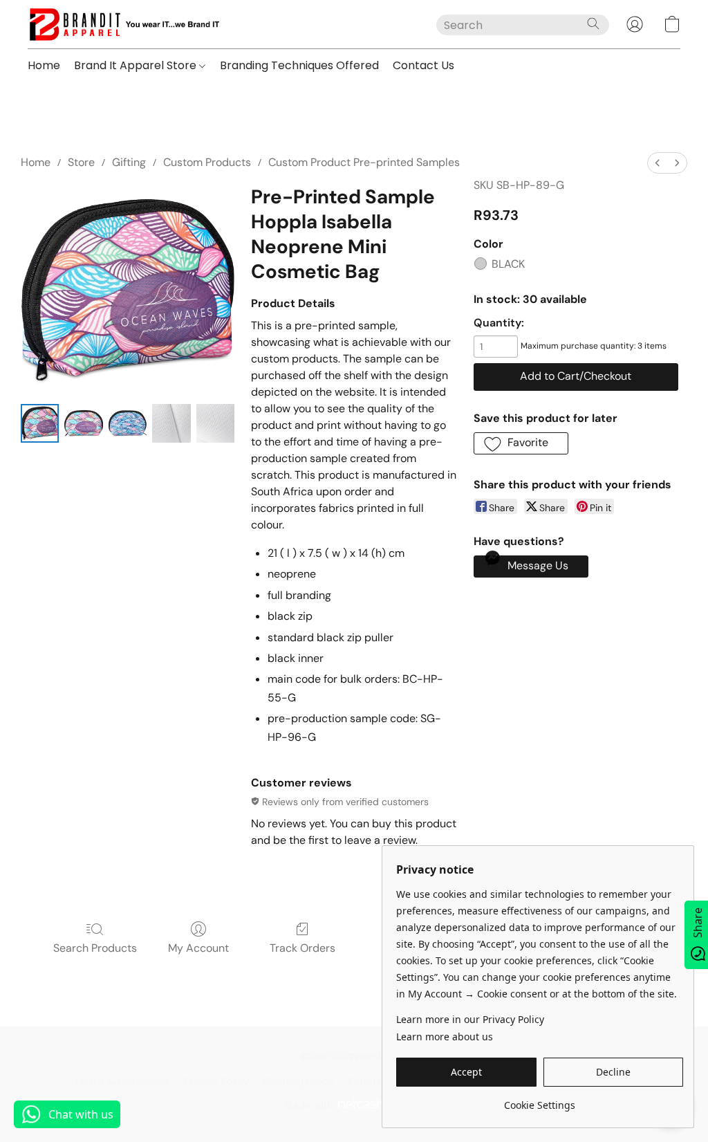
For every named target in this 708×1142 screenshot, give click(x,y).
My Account (198, 948)
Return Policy (379, 1081)
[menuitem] (657, 163)
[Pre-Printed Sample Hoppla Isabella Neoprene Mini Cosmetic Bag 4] (215, 423)
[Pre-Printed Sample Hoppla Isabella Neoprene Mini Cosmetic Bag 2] (128, 423)
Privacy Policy (216, 1081)
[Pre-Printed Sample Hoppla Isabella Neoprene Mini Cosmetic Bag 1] (83, 423)
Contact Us (423, 65)
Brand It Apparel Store (136, 65)
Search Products (95, 948)
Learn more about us (444, 1036)
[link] (539, 1100)
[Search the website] (593, 23)
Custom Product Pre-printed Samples (364, 162)
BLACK (508, 264)
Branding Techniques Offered (299, 65)
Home (44, 65)
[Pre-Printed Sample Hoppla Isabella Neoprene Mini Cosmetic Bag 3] (171, 423)
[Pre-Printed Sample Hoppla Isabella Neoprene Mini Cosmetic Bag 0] (40, 423)
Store (81, 162)
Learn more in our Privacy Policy (470, 1019)
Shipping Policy (298, 1081)
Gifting (129, 162)
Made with (308, 1105)
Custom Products (207, 162)
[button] (123, 24)
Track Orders (302, 948)
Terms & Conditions (122, 1081)
